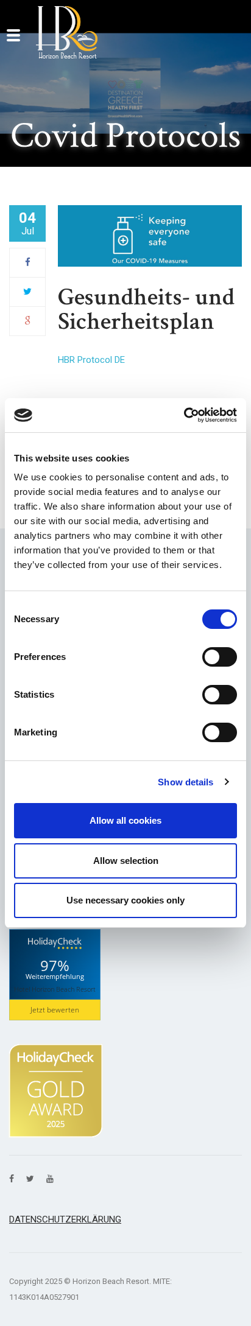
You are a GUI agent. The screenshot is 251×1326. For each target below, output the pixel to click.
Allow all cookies (125, 820)
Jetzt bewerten (54, 1010)
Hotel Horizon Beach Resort (55, 988)
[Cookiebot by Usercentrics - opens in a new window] (183, 415)
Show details (185, 782)
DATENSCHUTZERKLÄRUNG (65, 1219)
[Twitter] (27, 291)
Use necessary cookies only (125, 900)
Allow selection (125, 860)
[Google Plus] (27, 320)
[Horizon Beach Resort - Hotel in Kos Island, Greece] (66, 32)
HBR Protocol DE (91, 359)
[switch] (219, 657)
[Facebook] (27, 262)
